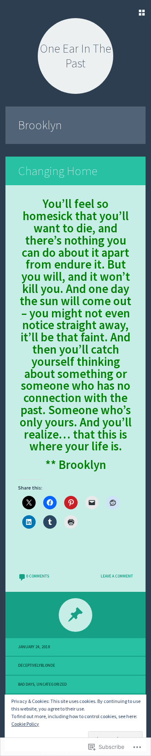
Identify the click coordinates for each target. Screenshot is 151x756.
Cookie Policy (25, 724)
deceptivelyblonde (36, 665)
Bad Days (26, 684)
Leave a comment (117, 576)
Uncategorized (51, 684)
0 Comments (37, 576)
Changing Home (57, 170)
